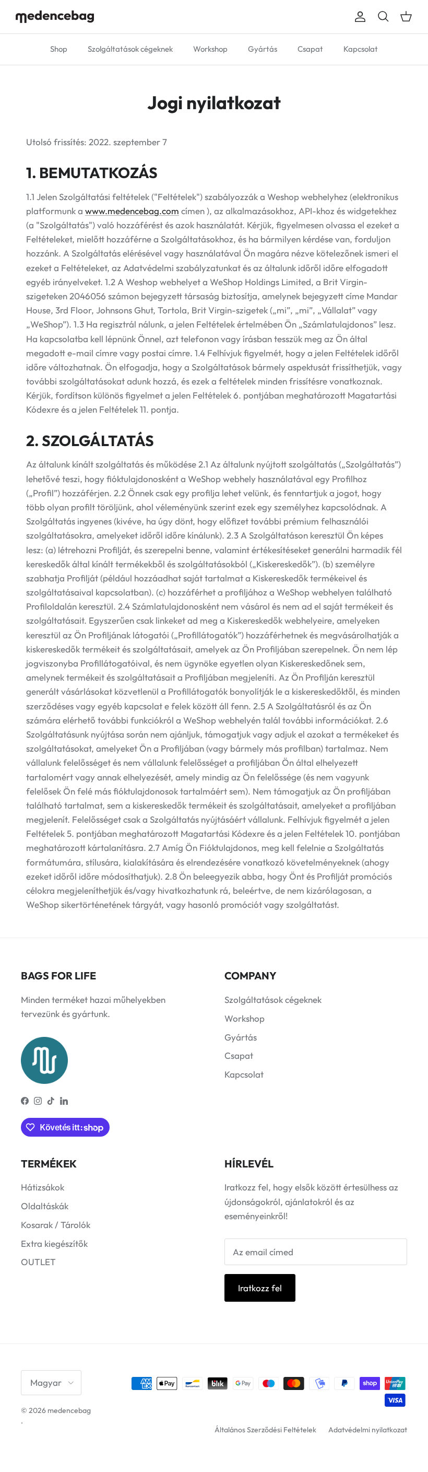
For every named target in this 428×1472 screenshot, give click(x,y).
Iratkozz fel (260, 1287)
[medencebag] (55, 16)
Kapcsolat (360, 49)
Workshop (210, 49)
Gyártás (262, 49)
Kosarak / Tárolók (55, 1224)
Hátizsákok (42, 1187)
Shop (58, 49)
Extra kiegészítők (54, 1243)
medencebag (69, 1410)
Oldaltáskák (44, 1205)
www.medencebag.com (132, 210)
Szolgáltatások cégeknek (130, 49)
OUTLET (38, 1261)
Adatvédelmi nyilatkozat (367, 1429)
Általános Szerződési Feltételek (265, 1429)
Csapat (310, 49)
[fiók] (358, 17)
